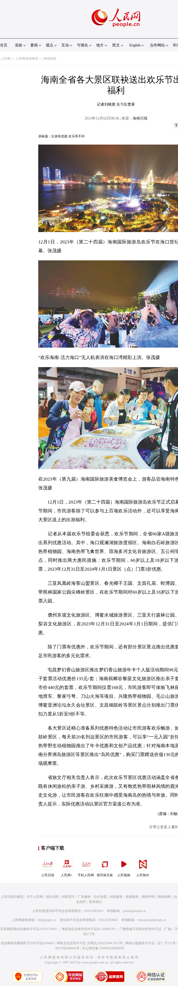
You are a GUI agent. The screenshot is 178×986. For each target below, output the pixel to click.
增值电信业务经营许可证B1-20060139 (88, 929)
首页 (3, 45)
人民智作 (142, 875)
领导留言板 (105, 875)
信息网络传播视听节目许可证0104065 (27, 943)
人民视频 (123, 875)
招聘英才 (68, 897)
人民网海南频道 (27, 58)
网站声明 (148, 897)
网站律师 (164, 897)
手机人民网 (86, 875)
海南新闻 (49, 58)
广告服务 (84, 897)
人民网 (5, 58)
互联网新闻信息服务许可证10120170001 (28, 929)
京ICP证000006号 (67, 948)
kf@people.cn (47, 920)
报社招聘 (52, 897)
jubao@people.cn (134, 911)
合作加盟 (100, 897)
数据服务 (132, 897)
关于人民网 (35, 897)
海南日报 (140, 118)
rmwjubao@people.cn (152, 920)
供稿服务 (116, 897)
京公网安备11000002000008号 (103, 948)
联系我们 (95, 902)
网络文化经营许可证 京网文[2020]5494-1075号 (90, 943)
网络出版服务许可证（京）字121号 (150, 943)
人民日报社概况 (12, 897)
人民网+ (67, 875)
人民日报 (47, 875)
